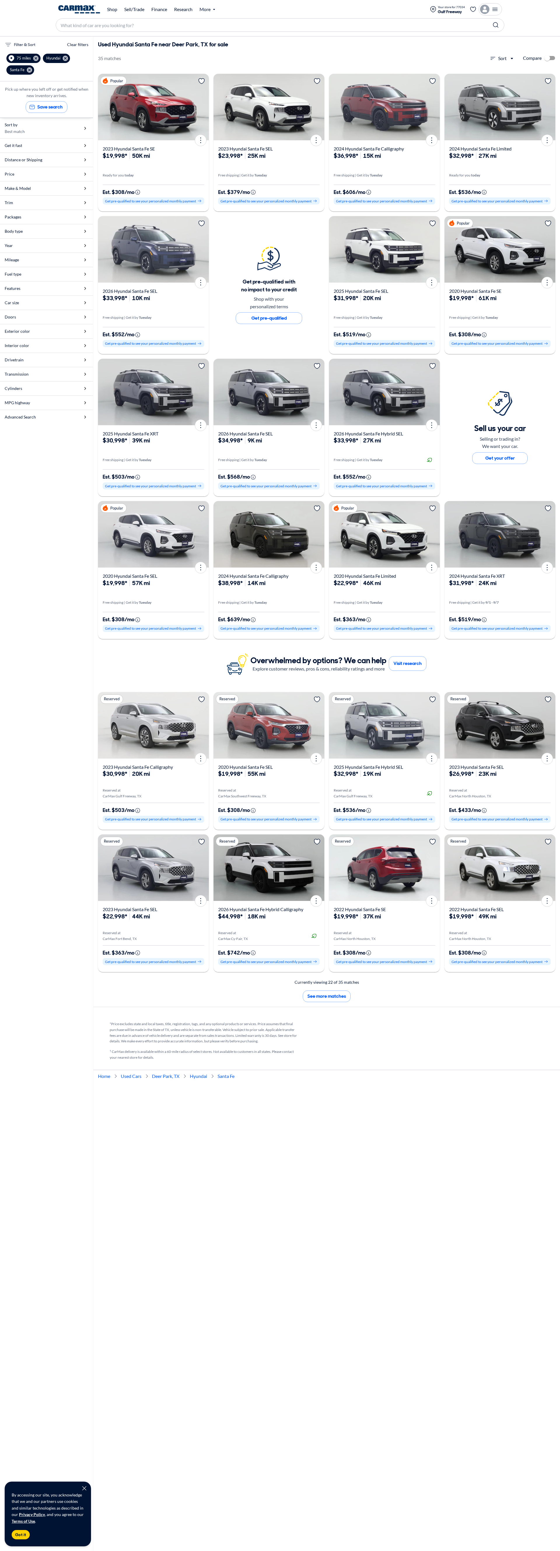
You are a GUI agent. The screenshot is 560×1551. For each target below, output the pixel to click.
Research (183, 9)
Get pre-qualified (269, 318)
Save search (50, 107)
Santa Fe (226, 1076)
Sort (502, 58)
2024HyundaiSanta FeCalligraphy (369, 148)
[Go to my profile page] (490, 9)
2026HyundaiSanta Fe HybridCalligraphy (260, 909)
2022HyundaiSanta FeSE (360, 909)
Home (104, 1076)
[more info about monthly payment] (137, 192)
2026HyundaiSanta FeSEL (130, 291)
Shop (112, 9)
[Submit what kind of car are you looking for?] (496, 25)
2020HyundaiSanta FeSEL (130, 576)
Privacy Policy (32, 1514)
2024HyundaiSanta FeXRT (477, 576)
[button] (23, 58)
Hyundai (198, 1076)
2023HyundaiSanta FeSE (129, 148)
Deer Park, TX (165, 1076)
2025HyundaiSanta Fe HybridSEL (368, 767)
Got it (20, 1534)
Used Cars (131, 1076)
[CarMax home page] (79, 9)
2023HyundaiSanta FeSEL (245, 148)
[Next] (202, 107)
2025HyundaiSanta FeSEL (361, 291)
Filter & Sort (24, 44)
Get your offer (500, 458)
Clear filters (77, 44)
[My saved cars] (473, 9)
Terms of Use (23, 1521)
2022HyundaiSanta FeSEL (476, 909)
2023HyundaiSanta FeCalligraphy (138, 767)
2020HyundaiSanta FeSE (475, 291)
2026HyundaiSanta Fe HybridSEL (368, 433)
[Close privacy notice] (84, 1488)
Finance (159, 9)
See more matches (326, 996)
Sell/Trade (134, 9)
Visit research (407, 663)
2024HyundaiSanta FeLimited (480, 148)
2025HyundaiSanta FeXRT (130, 433)
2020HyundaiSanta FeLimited (365, 576)
